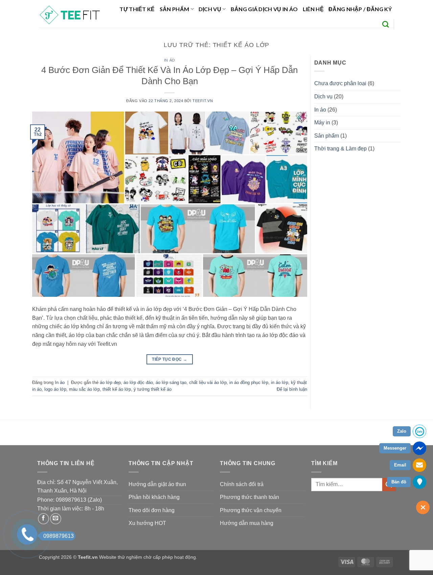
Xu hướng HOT (147, 523)
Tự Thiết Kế (137, 9)
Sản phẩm (174, 9)
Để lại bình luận (292, 389)
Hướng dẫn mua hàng (246, 523)
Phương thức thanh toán (249, 497)
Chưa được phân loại (340, 83)
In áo (169, 60)
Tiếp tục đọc (169, 359)
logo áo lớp (55, 389)
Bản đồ (398, 481)
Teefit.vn (202, 101)
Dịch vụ (210, 9)
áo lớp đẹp (110, 382)
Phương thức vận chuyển (250, 510)
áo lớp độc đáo (138, 382)
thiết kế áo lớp (116, 389)
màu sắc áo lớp (84, 389)
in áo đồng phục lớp (248, 382)
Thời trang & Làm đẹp (340, 148)
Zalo (401, 431)
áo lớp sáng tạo (171, 382)
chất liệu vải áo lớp (208, 382)
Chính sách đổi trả (242, 484)
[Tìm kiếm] (385, 24)
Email (400, 465)
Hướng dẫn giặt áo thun (157, 484)
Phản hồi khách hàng (154, 497)
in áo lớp (279, 382)
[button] (360, 9)
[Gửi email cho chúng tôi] (55, 518)
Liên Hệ (313, 9)
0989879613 (58, 536)
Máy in (322, 122)
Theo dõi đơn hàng (152, 510)
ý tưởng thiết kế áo (153, 389)
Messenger (395, 448)
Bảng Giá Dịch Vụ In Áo (264, 9)
